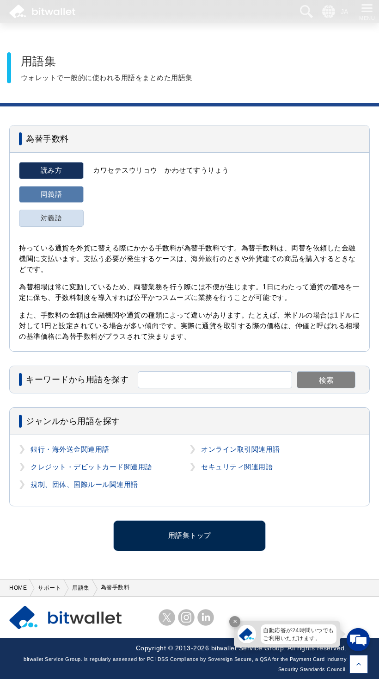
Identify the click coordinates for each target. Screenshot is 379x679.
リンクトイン (205, 617)
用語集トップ (189, 535)
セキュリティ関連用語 (237, 467)
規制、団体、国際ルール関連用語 (84, 484)
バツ (167, 617)
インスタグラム (186, 617)
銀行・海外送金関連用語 (70, 449)
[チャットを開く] (358, 639)
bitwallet (42, 12)
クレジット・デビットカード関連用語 (92, 467)
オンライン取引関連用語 (240, 449)
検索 (326, 380)
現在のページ (358, 664)
